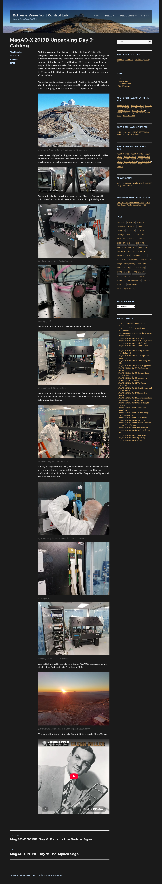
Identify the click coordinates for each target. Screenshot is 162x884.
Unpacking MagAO (126, 288)
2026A (142, 251)
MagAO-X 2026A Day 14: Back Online (132, 418)
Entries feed (123, 81)
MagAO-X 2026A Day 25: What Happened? (134, 366)
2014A (140, 222)
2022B (141, 239)
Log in (120, 79)
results (146, 280)
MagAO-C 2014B (130, 161)
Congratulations (139, 255)
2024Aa (121, 247)
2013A (131, 222)
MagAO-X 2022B (138, 110)
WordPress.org (124, 86)
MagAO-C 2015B (137, 159)
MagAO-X (109, 16)
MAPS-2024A (123, 272)
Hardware (139, 59)
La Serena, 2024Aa (124, 183)
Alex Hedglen (16, 52)
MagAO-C (129, 59)
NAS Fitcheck (134, 280)
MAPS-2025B (138, 276)
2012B (121, 222)
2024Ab (132, 247)
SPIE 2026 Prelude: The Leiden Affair (133, 328)
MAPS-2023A (123, 268)
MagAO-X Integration (126, 264)
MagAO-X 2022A (123, 113)
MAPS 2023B (122, 135)
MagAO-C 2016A (123, 159)
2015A (131, 226)
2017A (140, 230)
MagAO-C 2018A (137, 154)
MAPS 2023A (133, 135)
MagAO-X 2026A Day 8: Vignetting (131, 438)
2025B (131, 251)
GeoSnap (134, 259)
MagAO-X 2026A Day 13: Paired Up (131, 420)
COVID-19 (122, 259)
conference (123, 255)
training (121, 284)
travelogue (132, 284)
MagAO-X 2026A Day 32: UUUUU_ (131, 338)
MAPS (146, 59)
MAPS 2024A (144, 132)
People (143, 16)
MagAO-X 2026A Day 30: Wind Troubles (133, 343)
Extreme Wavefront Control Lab (40, 15)
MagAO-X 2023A (124, 110)
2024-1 (130, 243)
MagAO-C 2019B (123, 154)
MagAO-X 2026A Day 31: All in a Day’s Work (135, 341)
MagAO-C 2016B (144, 156)
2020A (121, 239)
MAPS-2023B (138, 268)
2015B (141, 226)
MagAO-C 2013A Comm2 (126, 164)
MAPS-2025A (123, 276)
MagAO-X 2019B (129, 115)
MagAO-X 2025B (137, 105)
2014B (121, 226)
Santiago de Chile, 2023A (142, 183)
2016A (121, 230)
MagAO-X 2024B (130, 108)
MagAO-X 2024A (145, 108)
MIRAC (121, 280)
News (96, 16)
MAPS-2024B (139, 272)
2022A (131, 239)
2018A (130, 235)
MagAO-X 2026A (123, 105)
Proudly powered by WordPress (49, 875)
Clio (118, 62)
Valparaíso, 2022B (125, 186)
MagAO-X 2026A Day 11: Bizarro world (133, 428)
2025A (121, 251)
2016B (131, 230)
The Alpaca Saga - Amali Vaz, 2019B (130, 202)
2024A (140, 243)
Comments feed (124, 84)
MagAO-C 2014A (144, 161)
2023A (121, 243)
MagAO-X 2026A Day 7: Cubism (130, 440)
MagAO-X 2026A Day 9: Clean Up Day (132, 435)
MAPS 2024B (133, 132)
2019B (12, 63)
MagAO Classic (127, 16)
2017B (121, 235)
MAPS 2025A (121, 132)
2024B (143, 247)
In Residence (123, 331)
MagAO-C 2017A (130, 156)
